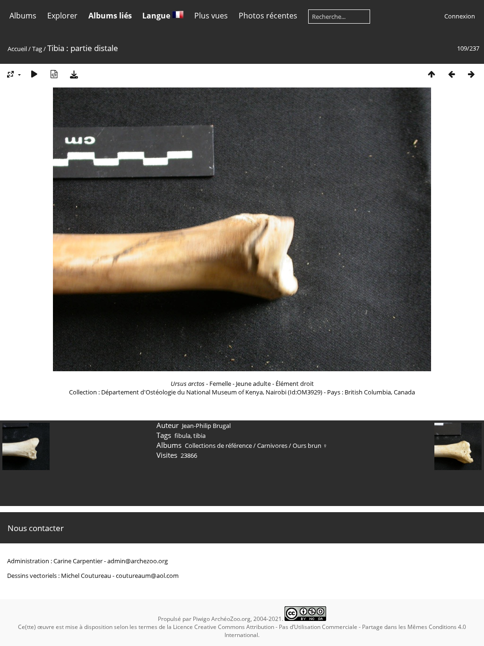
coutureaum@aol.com (147, 575)
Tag (37, 48)
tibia (199, 435)
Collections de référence (218, 445)
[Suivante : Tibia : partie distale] (471, 74)
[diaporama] (34, 74)
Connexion (459, 16)
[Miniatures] (431, 74)
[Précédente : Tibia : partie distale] (451, 74)
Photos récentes (268, 15)
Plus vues (211, 15)
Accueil (17, 48)
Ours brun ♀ (310, 445)
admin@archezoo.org (137, 561)
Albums (22, 15)
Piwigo (201, 619)
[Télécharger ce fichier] (74, 74)
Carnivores (272, 445)
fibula (182, 435)
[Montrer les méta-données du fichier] (54, 74)
